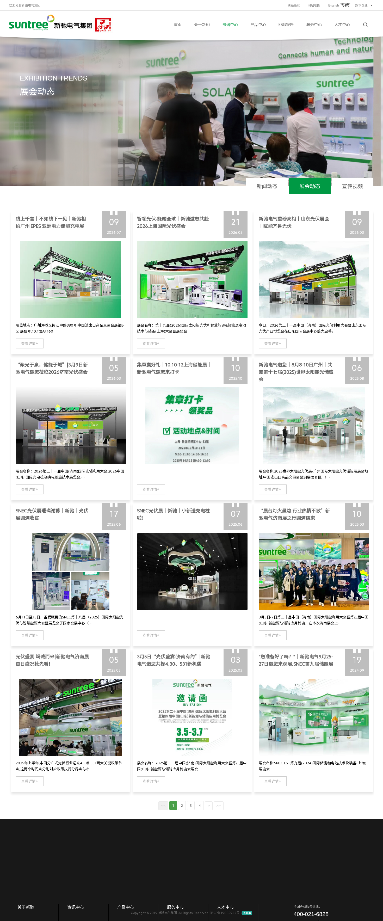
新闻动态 (267, 186)
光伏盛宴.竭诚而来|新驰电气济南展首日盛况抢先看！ (52, 660)
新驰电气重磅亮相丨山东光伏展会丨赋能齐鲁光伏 (294, 222)
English (333, 5)
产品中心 (258, 25)
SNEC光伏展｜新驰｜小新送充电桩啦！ (173, 514)
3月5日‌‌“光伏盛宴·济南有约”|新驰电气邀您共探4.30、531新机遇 (173, 660)
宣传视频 (352, 186)
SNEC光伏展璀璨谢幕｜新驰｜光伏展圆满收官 (52, 514)
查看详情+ (29, 343)
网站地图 (314, 5)
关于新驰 (202, 25)
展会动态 (309, 186)
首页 (178, 25)
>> (219, 806)
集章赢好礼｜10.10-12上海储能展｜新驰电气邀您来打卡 (174, 368)
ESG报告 (286, 25)
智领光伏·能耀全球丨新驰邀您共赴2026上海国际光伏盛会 (173, 222)
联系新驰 (294, 5)
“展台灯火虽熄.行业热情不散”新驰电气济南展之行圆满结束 (294, 514)
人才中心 (342, 25)
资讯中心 (230, 25)
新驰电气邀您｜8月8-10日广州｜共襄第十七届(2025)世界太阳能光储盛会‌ (296, 372)
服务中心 (314, 25)
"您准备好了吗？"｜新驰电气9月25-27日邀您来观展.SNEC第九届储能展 (296, 660)
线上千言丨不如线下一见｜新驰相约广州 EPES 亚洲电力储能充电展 (51, 222)
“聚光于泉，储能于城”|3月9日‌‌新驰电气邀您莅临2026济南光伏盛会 (52, 368)
